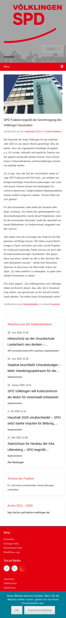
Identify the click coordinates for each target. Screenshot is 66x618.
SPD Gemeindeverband (18, 351)
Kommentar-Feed (13, 547)
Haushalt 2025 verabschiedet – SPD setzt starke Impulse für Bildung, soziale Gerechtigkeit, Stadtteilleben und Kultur (34, 421)
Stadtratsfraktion (31, 304)
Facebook (7, 568)
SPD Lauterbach (36, 351)
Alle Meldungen (16, 462)
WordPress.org (11, 552)
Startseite (9, 579)
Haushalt (54, 304)
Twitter (15, 568)
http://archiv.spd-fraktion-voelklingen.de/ (29, 512)
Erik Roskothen (53, 131)
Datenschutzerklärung (39, 610)
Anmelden (9, 56)
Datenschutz (10, 583)
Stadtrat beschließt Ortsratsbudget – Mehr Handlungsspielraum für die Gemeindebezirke (34, 368)
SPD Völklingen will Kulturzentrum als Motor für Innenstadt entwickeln (33, 394)
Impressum (10, 587)
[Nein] (61, 604)
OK (17, 610)
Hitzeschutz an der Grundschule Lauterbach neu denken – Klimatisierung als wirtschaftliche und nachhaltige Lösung (31, 342)
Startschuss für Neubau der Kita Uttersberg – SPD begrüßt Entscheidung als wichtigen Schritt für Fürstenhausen (33, 447)
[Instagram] (22, 568)
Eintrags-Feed (11, 543)
